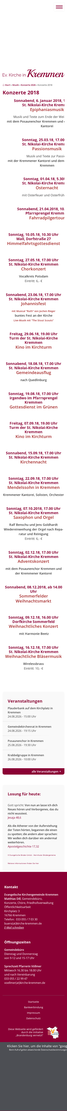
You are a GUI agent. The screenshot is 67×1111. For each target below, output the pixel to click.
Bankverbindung (33, 1007)
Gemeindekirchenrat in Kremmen (29, 727)
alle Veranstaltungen (45, 771)
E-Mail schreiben (14, 927)
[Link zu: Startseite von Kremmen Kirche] (33, 75)
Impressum (33, 1012)
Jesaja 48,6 (14, 817)
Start (7, 85)
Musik (15, 85)
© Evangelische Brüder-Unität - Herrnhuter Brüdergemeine (32, 855)
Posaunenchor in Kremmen (25, 741)
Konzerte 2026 (28, 85)
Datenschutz (33, 1018)
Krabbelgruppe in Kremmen (26, 755)
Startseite (33, 1001)
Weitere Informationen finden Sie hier (23, 863)
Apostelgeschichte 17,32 (23, 846)
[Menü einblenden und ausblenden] (59, 7)
